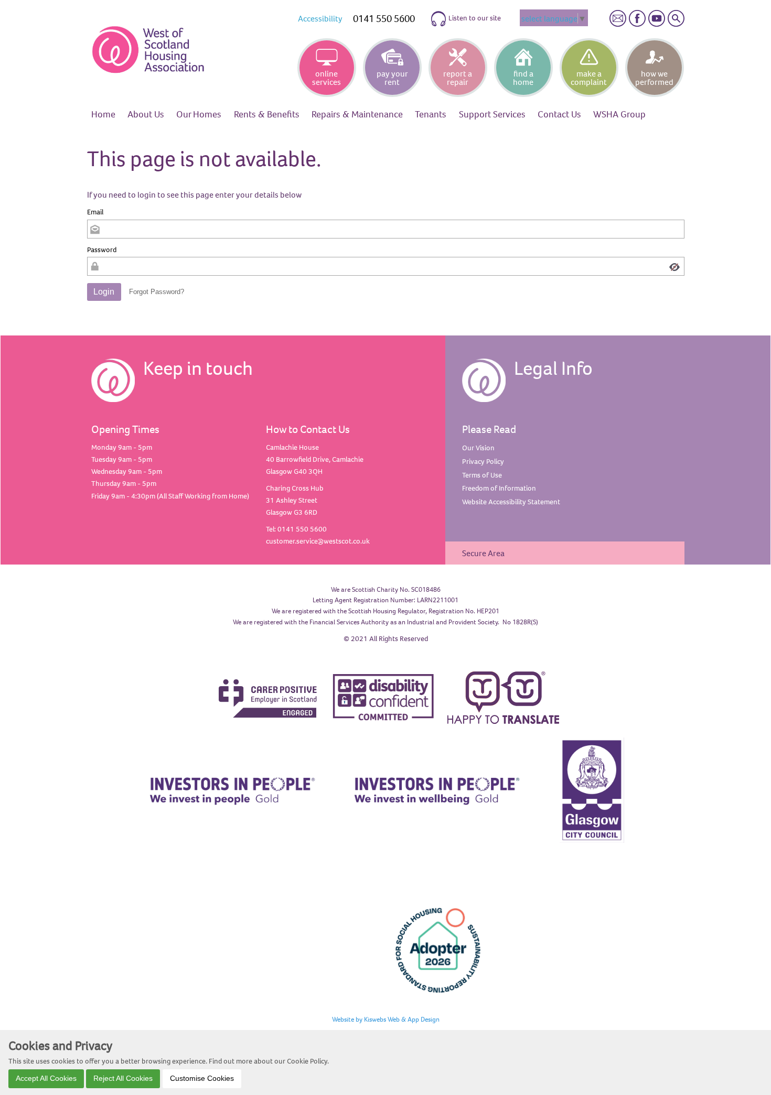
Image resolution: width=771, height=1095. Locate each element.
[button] (104, 292)
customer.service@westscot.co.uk (318, 541)
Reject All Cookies (123, 1078)
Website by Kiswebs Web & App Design (386, 1019)
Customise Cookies (202, 1078)
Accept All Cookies (46, 1078)
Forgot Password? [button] (156, 292)
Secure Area (483, 553)
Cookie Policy (307, 1061)
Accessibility (320, 18)
